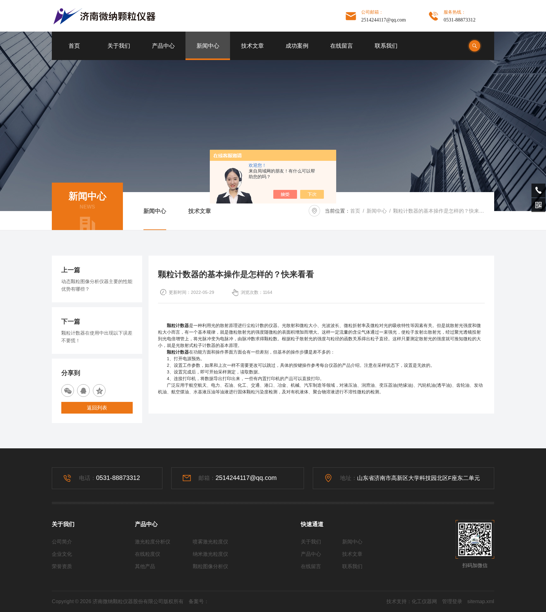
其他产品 (145, 566)
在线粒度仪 (147, 554)
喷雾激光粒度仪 (210, 541)
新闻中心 (208, 46)
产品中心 (163, 46)
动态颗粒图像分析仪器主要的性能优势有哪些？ (96, 285)
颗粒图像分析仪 (210, 566)
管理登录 (452, 601)
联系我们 (386, 46)
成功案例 (297, 46)
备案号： (199, 601)
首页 (74, 46)
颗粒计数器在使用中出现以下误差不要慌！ (96, 336)
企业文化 (62, 554)
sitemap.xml (480, 601)
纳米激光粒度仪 (210, 554)
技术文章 (252, 46)
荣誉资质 (62, 566)
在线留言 (341, 46)
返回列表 (97, 407)
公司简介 (62, 541)
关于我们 (118, 46)
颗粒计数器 (178, 351)
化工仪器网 (424, 601)
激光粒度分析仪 (152, 541)
